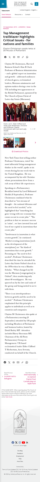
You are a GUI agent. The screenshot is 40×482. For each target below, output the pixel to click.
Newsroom (6, 10)
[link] (5, 362)
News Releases (6, 14)
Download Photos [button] (21, 151)
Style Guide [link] (9, 397)
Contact (27, 14)
